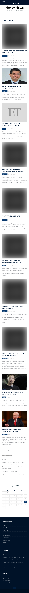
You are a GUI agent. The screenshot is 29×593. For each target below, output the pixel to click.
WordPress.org (6, 582)
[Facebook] (10, 3)
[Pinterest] (15, 3)
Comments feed (7, 580)
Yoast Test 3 (6, 545)
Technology (5, 537)
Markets (5, 532)
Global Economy (7, 527)
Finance (5, 525)
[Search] (26, 1)
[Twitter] (12, 3)
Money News (14, 8)
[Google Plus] (14, 3)
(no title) (4, 459)
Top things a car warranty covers (9, 471)
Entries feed (6, 578)
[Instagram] (17, 3)
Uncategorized (6, 540)
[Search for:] (6, 1)
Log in (4, 576)
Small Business (6, 535)
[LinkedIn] (19, 3)
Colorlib (20, 591)
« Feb (3, 511)
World (4, 542)
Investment (5, 55)
